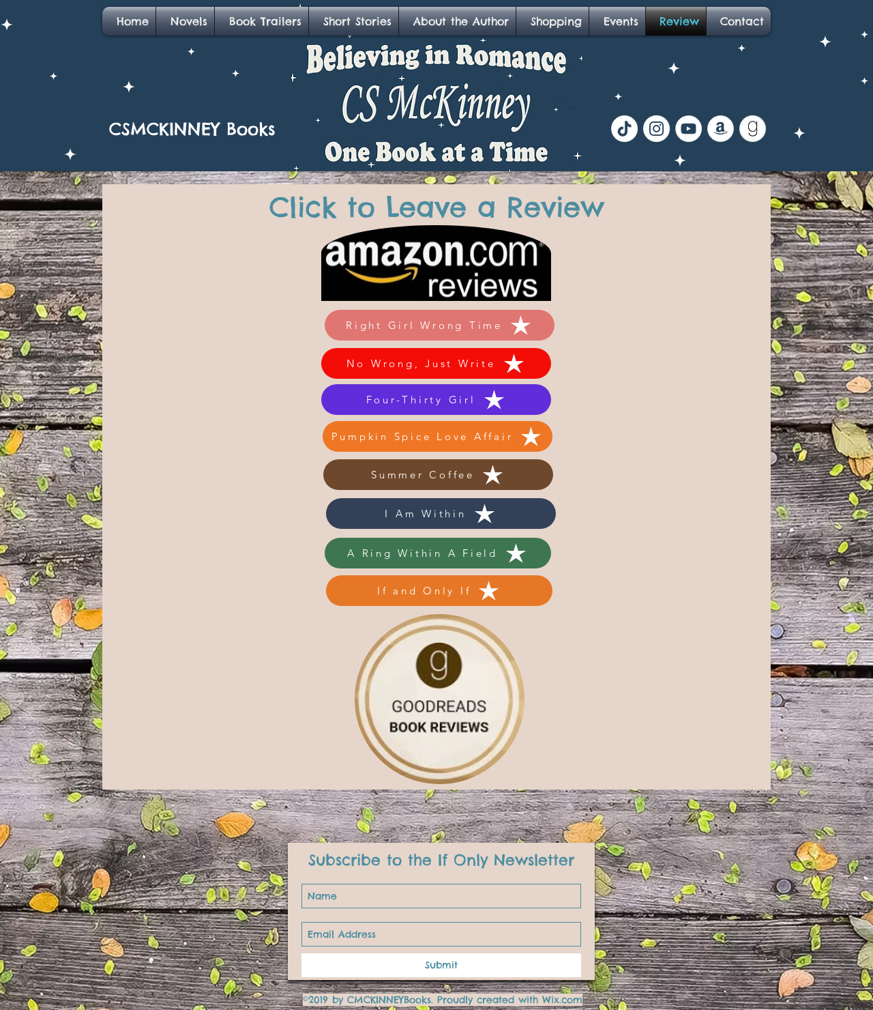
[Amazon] (720, 128)
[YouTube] (688, 128)
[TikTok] (624, 128)
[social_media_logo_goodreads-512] (752, 128)
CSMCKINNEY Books (192, 129)
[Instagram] (656, 128)
